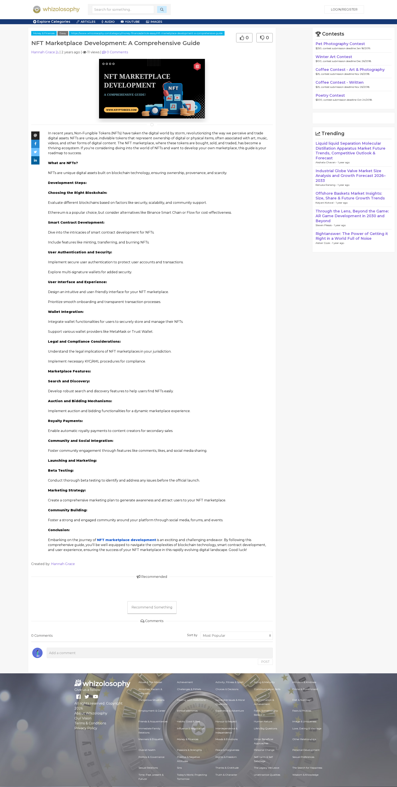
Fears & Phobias (301, 710)
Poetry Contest (330, 95)
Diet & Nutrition (301, 699)
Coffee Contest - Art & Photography (350, 69)
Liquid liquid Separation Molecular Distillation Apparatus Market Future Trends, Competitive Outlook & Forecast (350, 150)
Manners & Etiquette (151, 739)
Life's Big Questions (265, 728)
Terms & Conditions (90, 723)
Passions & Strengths (189, 749)
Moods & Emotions (226, 739)
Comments (117, 52)
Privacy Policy (85, 728)
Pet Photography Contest (340, 44)
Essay (63, 33)
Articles (88, 22)
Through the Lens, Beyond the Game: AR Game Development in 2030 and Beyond (352, 216)
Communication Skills (267, 689)
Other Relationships (304, 739)
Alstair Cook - (324, 242)
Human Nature (263, 721)
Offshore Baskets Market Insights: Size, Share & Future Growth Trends (350, 195)
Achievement (185, 682)
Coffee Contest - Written (340, 82)
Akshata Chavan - (327, 162)
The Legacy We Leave (266, 767)
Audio (110, 22)
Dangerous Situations (151, 699)
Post (265, 662)
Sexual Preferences (303, 756)
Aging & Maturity (264, 682)
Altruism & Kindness (304, 682)
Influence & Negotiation (191, 728)
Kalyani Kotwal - (326, 202)
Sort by (192, 635)
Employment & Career (152, 710)
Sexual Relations (148, 767)
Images (156, 22)
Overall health (147, 749)
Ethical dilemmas (187, 710)
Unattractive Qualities (267, 774)
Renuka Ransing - (327, 184)
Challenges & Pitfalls (189, 689)
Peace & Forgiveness (227, 749)
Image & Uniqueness (304, 721)
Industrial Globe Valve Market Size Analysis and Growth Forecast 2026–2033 (351, 176)
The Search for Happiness (307, 767)
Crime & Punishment (305, 689)
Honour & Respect (226, 721)
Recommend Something (152, 607)
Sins (179, 767)
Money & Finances (44, 33)
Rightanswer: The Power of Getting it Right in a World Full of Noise (352, 236)
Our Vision (82, 718)
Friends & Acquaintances (153, 721)
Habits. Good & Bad (188, 721)
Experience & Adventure (229, 710)
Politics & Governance (151, 756)
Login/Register (344, 9)
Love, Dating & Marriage (306, 728)
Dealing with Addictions (191, 699)
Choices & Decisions (226, 689)
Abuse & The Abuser (150, 682)
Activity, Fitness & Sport (229, 682)
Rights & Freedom (226, 756)
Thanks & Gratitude (227, 767)
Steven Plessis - (325, 225)
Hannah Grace (43, 52)
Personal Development (306, 749)
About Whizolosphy (90, 713)
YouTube (132, 22)
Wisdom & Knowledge (305, 774)
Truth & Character (226, 774)
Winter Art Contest (334, 57)
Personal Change (264, 749)
